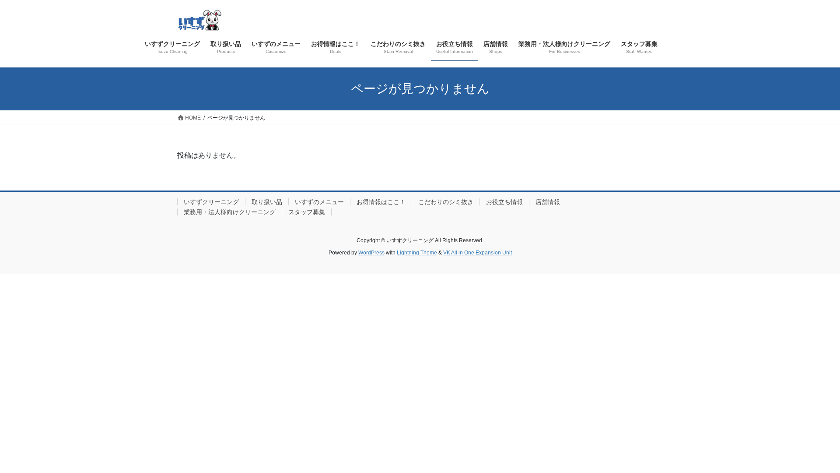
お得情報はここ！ (381, 201)
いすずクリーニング (211, 201)
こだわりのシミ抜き (445, 201)
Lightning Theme (417, 253)
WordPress (371, 253)
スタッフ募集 (306, 211)
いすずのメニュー (319, 201)
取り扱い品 (267, 201)
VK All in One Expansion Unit (477, 253)
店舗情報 (548, 201)
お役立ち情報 (504, 201)
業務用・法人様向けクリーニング (230, 211)
